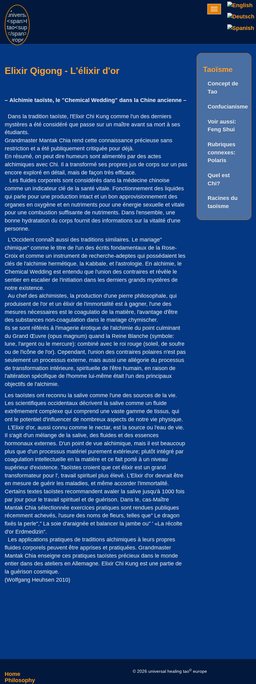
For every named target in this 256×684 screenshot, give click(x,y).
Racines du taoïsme (223, 202)
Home (12, 674)
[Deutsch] (241, 16)
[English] (241, 5)
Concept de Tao (223, 88)
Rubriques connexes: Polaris (221, 152)
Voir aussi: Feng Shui (222, 126)
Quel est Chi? (219, 179)
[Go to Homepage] (17, 8)
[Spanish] (241, 28)
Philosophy (20, 680)
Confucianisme (226, 107)
